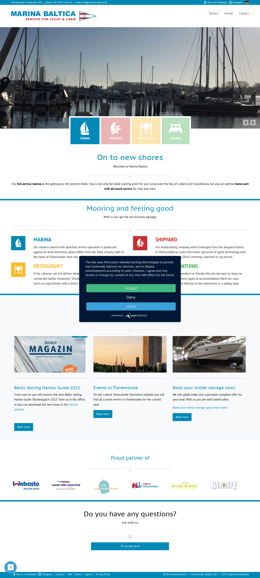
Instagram (238, 2)
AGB (69, 574)
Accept (131, 288)
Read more (23, 427)
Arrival (228, 13)
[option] (31, 485)
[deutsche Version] (247, 2)
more (131, 306)
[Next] (253, 122)
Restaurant (146, 138)
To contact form (130, 546)
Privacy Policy (103, 574)
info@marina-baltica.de (94, 2)
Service (213, 13)
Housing (175, 138)
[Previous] (246, 122)
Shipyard (115, 138)
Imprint (88, 574)
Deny (131, 297)
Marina (85, 138)
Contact (244, 13)
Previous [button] (8, 485)
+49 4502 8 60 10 (62, 2)
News (78, 574)
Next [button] (252, 485)
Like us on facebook (217, 2)
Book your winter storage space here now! (200, 407)
